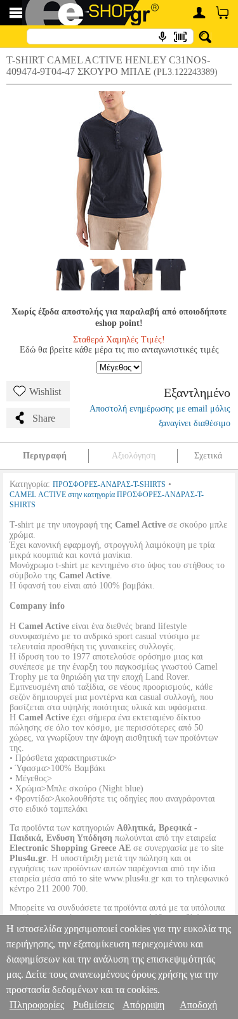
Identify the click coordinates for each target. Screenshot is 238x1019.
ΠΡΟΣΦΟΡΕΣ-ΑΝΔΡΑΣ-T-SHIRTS (109, 484)
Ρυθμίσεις (93, 1004)
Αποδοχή (198, 1004)
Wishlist (45, 391)
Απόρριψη (143, 1004)
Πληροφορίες (37, 1004)
